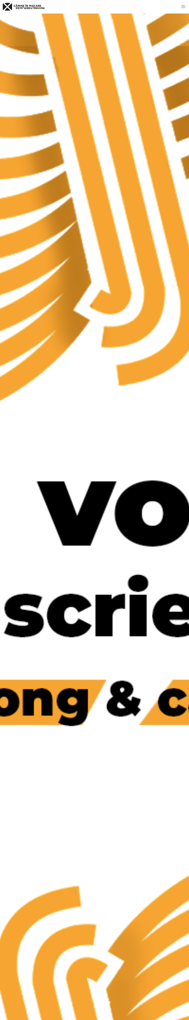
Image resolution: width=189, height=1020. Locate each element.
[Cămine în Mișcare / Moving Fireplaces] (23, 7)
